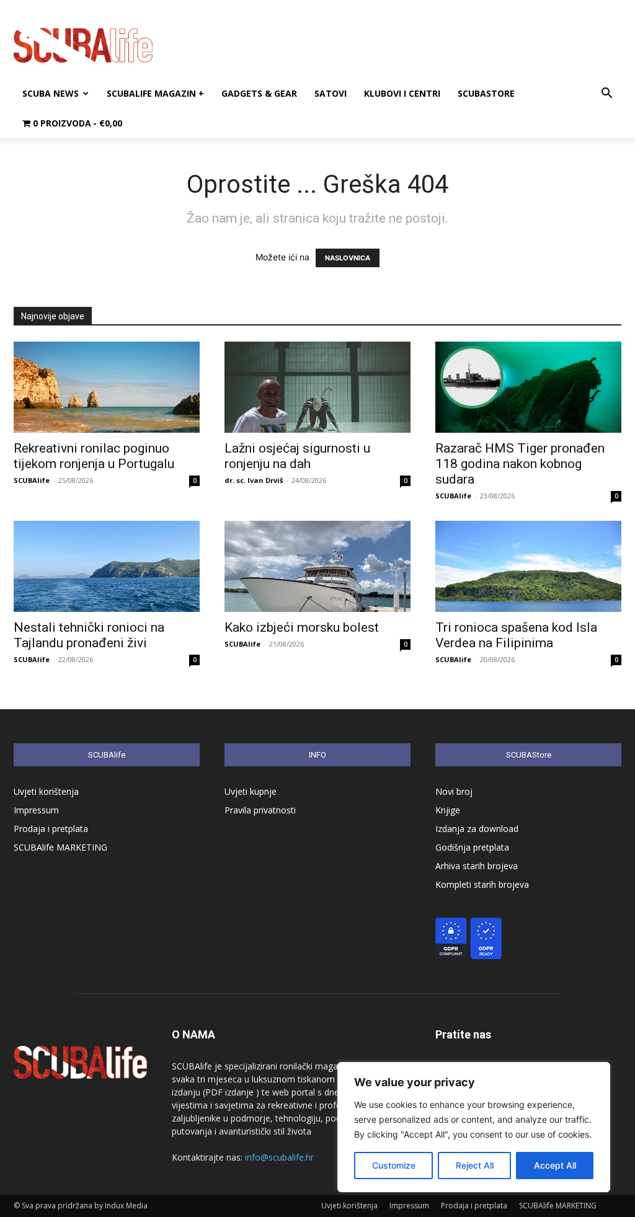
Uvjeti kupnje (250, 791)
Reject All (475, 1165)
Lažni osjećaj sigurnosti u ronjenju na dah (297, 456)
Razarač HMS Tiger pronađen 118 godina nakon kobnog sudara (520, 464)
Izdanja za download (476, 828)
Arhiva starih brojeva (476, 866)
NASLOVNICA (347, 258)
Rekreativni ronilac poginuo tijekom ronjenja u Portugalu (94, 456)
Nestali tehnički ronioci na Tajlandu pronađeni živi (89, 635)
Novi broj (454, 791)
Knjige (447, 810)
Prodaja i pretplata (51, 828)
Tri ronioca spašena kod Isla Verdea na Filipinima (516, 635)
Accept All (555, 1165)
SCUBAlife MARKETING (60, 847)
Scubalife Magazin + (155, 93)
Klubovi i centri (402, 93)
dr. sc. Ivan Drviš (253, 480)
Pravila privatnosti (260, 810)
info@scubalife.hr (279, 1157)
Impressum (36, 810)
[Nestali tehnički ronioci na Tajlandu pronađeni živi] (107, 566)
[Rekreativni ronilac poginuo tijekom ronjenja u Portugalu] (107, 387)
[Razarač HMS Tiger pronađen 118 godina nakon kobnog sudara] (528, 387)
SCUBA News (50, 93)
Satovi (330, 93)
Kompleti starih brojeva (482, 884)
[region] (473, 1127)
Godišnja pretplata (472, 847)
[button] (606, 94)
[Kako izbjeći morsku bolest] (317, 566)
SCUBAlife (32, 480)
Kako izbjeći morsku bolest (301, 627)
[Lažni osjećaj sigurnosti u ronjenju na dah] (317, 387)
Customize (393, 1165)
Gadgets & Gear (259, 93)
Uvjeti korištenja (46, 791)
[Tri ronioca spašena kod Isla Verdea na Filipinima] (528, 566)
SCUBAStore (486, 93)
